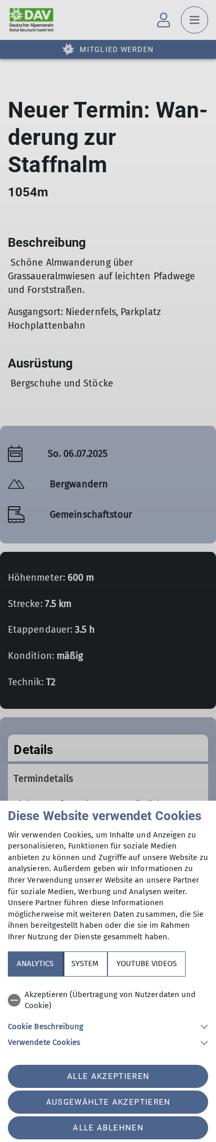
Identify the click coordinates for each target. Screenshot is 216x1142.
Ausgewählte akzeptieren (108, 1102)
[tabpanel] (108, 1017)
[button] (108, 1026)
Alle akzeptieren (108, 1076)
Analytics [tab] (35, 963)
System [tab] (85, 963)
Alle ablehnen (108, 1128)
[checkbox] (108, 1000)
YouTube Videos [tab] (146, 963)
